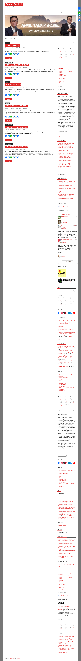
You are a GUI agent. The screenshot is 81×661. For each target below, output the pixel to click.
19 (58, 54)
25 (73, 54)
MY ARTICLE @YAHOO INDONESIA (66, 80)
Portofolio (44, 12)
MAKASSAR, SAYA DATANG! (13, 85)
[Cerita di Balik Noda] (59, 257)
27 (61, 56)
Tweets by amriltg (62, 525)
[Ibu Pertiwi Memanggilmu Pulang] (59, 242)
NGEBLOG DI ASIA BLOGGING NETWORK (17, 147)
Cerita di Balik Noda (65, 255)
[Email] (79, 18)
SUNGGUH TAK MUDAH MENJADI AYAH (16, 106)
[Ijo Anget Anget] (59, 218)
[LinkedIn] (79, 15)
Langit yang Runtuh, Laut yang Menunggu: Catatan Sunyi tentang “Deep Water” (65, 148)
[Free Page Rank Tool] (63, 206)
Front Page (61, 74)
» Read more (8, 58)
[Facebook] (79, 8)
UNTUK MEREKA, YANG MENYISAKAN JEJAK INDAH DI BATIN (66, 199)
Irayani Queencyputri (65, 217)
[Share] (79, 20)
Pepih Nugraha (64, 228)
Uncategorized (9, 62)
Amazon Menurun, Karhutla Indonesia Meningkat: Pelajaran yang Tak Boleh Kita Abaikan (66, 183)
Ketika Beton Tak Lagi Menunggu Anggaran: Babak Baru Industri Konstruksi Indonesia (66, 166)
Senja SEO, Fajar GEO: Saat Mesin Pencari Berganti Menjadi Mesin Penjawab (66, 190)
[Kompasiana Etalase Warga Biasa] (59, 228)
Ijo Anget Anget (64, 216)
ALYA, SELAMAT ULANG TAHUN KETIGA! (17, 127)
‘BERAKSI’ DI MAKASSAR (12, 45)
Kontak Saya (36, 12)
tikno (60, 181)
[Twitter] (79, 10)
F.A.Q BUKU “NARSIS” (64, 69)
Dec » (62, 57)
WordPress (12, 658)
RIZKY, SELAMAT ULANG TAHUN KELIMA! (17, 65)
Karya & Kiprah (25, 12)
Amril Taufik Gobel (23, 47)
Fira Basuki (63, 256)
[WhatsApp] (79, 13)
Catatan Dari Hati (14, 4)
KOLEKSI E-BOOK (63, 77)
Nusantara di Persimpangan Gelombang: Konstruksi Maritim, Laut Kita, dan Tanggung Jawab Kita (66, 194)
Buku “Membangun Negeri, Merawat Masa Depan (60, 12)
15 (66, 53)
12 (58, 53)
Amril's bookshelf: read (68, 214)
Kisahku (7, 42)
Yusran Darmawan (64, 222)
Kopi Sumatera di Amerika (66, 221)
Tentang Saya (16, 12)
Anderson (19, 658)
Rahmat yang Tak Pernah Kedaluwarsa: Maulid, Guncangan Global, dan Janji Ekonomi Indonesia (65, 152)
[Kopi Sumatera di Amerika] (59, 223)
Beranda (9, 12)
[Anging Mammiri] (62, 276)
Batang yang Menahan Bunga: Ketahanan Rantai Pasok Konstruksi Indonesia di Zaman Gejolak (66, 162)
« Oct (59, 57)
